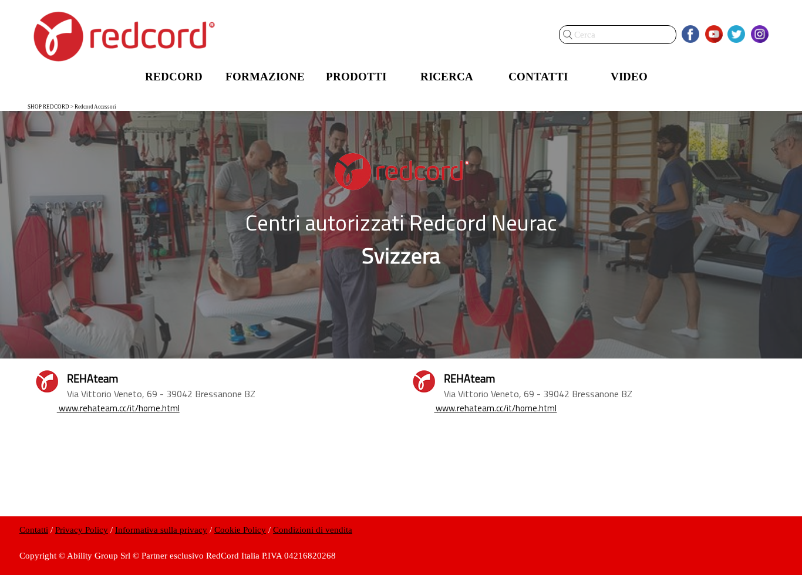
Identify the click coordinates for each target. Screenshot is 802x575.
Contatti (33, 530)
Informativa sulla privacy (161, 530)
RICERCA (446, 76)
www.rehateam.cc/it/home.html (118, 408)
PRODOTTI (356, 76)
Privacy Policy (81, 530)
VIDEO (629, 76)
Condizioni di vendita (312, 530)
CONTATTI (538, 76)
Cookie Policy (240, 530)
